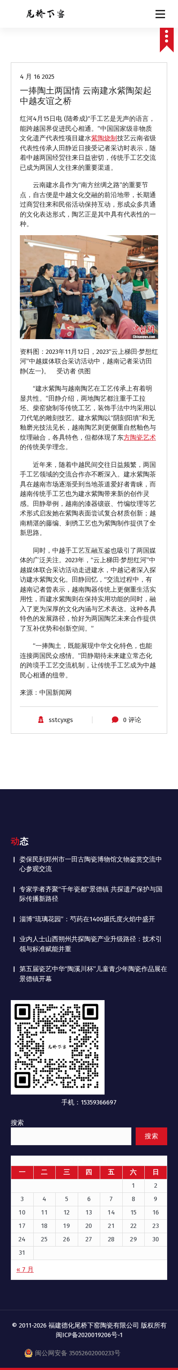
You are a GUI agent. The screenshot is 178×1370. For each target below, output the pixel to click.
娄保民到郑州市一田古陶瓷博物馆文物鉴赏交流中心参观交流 (90, 864)
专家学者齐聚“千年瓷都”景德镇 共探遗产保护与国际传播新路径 (90, 894)
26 (66, 1239)
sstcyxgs (61, 720)
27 (89, 1239)
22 (133, 1226)
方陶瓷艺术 (140, 437)
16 (156, 1212)
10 (22, 1212)
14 (111, 1212)
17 (22, 1226)
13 (89, 1212)
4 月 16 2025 (37, 77)
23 (156, 1226)
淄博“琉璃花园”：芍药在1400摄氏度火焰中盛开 (87, 919)
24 (22, 1239)
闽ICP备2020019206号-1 (89, 1335)
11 (44, 1212)
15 (133, 1212)
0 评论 (132, 720)
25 (44, 1239)
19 (66, 1226)
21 (111, 1226)
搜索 (17, 1123)
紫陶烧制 (104, 138)
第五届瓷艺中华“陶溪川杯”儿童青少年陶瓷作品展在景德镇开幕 (93, 974)
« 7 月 (25, 1269)
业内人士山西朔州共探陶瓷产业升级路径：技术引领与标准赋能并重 (90, 944)
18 (44, 1226)
